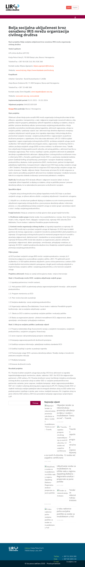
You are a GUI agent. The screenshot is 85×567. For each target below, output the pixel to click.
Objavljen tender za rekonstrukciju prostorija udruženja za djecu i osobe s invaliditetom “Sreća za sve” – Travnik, (66, 411)
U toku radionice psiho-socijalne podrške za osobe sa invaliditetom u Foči (66, 512)
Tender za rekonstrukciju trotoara (72, 495)
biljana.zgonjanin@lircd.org (44, 66)
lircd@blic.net (71, 562)
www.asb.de (34, 96)
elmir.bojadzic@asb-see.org (41, 92)
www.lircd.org (21, 70)
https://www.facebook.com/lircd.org (40, 70)
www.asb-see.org (22, 96)
